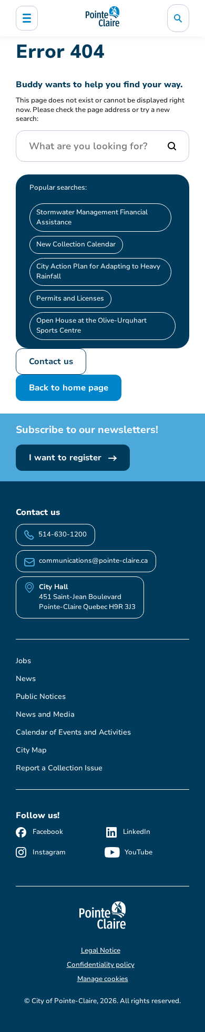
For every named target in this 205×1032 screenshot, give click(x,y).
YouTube (138, 852)
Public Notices (41, 696)
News (26, 679)
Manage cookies (102, 979)
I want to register (66, 457)
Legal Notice (100, 950)
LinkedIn (136, 832)
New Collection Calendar (76, 244)
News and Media (45, 714)
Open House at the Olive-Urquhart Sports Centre (91, 325)
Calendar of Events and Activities (73, 732)
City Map (31, 750)
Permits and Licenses (70, 298)
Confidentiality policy (101, 964)
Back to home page (68, 388)
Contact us (51, 361)
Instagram (49, 852)
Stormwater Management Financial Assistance (92, 217)
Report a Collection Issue (59, 768)
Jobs (23, 661)
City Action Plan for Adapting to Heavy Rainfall (98, 271)
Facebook (48, 832)
